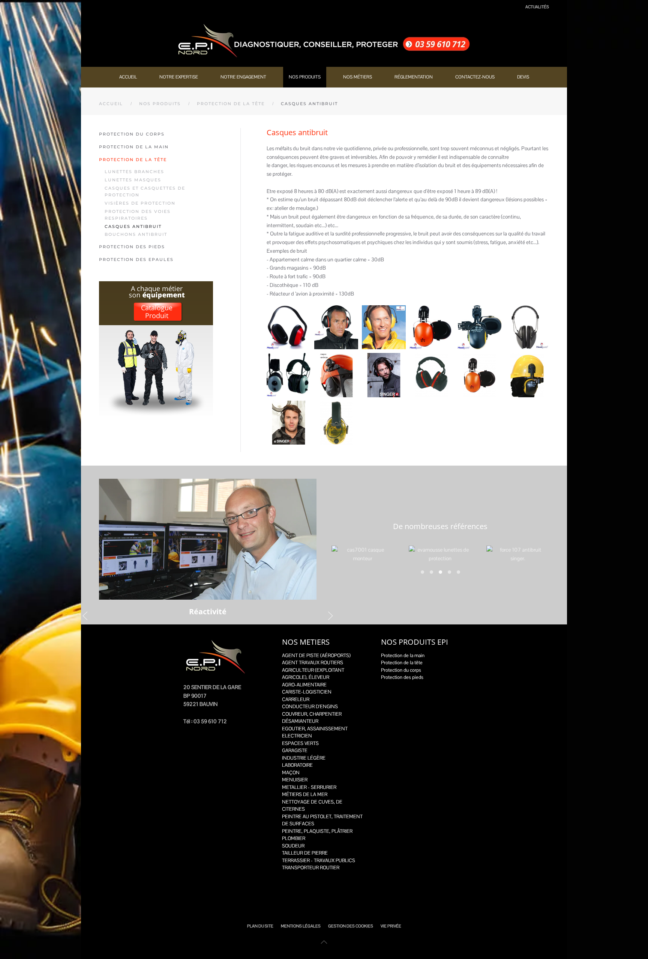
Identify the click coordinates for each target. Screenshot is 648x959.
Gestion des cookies (350, 926)
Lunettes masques (133, 179)
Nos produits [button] (305, 77)
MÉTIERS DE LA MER (304, 794)
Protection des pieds (132, 246)
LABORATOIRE (297, 765)
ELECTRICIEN (297, 736)
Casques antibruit (133, 226)
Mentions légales (301, 926)
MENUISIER (295, 780)
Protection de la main (134, 146)
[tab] (422, 572)
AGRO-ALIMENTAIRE (304, 685)
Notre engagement (243, 77)
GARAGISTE (295, 750)
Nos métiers (357, 77)
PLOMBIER (293, 838)
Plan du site (260, 926)
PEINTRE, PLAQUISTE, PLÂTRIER (317, 831)
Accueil (128, 77)
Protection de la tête (133, 159)
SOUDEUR (293, 846)
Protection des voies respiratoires (138, 215)
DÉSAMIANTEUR (300, 721)
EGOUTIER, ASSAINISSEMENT (315, 728)
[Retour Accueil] (324, 40)
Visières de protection (140, 203)
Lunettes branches (134, 171)
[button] (288, 327)
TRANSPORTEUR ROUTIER (310, 867)
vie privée (391, 926)
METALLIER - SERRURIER (309, 787)
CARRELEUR (295, 699)
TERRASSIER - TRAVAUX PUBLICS (318, 860)
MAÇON (291, 772)
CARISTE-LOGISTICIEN (307, 692)
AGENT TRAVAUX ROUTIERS (312, 662)
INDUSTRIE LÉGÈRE (304, 758)
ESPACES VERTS (300, 743)
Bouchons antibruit (136, 234)
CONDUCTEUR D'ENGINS (310, 706)
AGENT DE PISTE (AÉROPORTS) (316, 655)
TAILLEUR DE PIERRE (305, 853)
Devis (523, 77)
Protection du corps (132, 134)
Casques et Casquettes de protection (145, 191)
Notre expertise (178, 77)
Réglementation (413, 77)
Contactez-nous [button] (475, 77)
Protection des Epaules (136, 259)
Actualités (537, 6)
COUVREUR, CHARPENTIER (312, 714)
